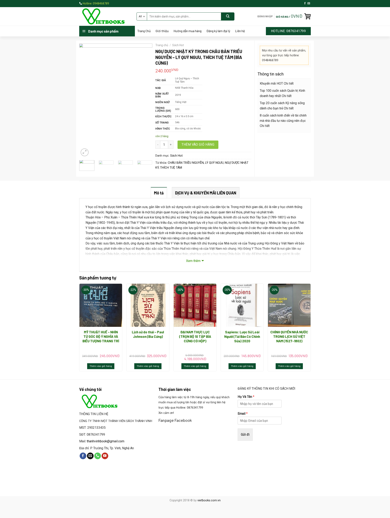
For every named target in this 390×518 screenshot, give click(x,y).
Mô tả (159, 192)
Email (243, 413)
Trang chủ (161, 45)
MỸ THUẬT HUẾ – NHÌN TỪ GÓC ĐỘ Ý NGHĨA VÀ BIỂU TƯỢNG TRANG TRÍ (100, 336)
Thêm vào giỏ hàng (198, 144)
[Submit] (227, 16)
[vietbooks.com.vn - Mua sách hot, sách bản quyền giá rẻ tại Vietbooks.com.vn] (104, 16)
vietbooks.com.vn (209, 500)
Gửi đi (245, 434)
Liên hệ (240, 31)
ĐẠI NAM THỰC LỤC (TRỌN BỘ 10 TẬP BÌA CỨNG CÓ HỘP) (195, 336)
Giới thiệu (162, 31)
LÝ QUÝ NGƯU (214, 163)
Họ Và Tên (246, 397)
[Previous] (85, 100)
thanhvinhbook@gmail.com (105, 441)
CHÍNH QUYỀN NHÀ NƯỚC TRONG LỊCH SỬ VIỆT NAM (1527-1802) (289, 336)
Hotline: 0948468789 (96, 3)
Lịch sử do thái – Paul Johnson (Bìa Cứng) (148, 334)
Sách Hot (178, 45)
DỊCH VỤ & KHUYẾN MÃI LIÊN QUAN (205, 192)
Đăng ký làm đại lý (218, 31)
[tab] (159, 192)
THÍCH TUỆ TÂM (171, 167)
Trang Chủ (144, 31)
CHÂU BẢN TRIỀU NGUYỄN (186, 163)
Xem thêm (193, 261)
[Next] (146, 100)
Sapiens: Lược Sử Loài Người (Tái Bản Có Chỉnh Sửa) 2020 (242, 336)
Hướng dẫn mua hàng (187, 31)
